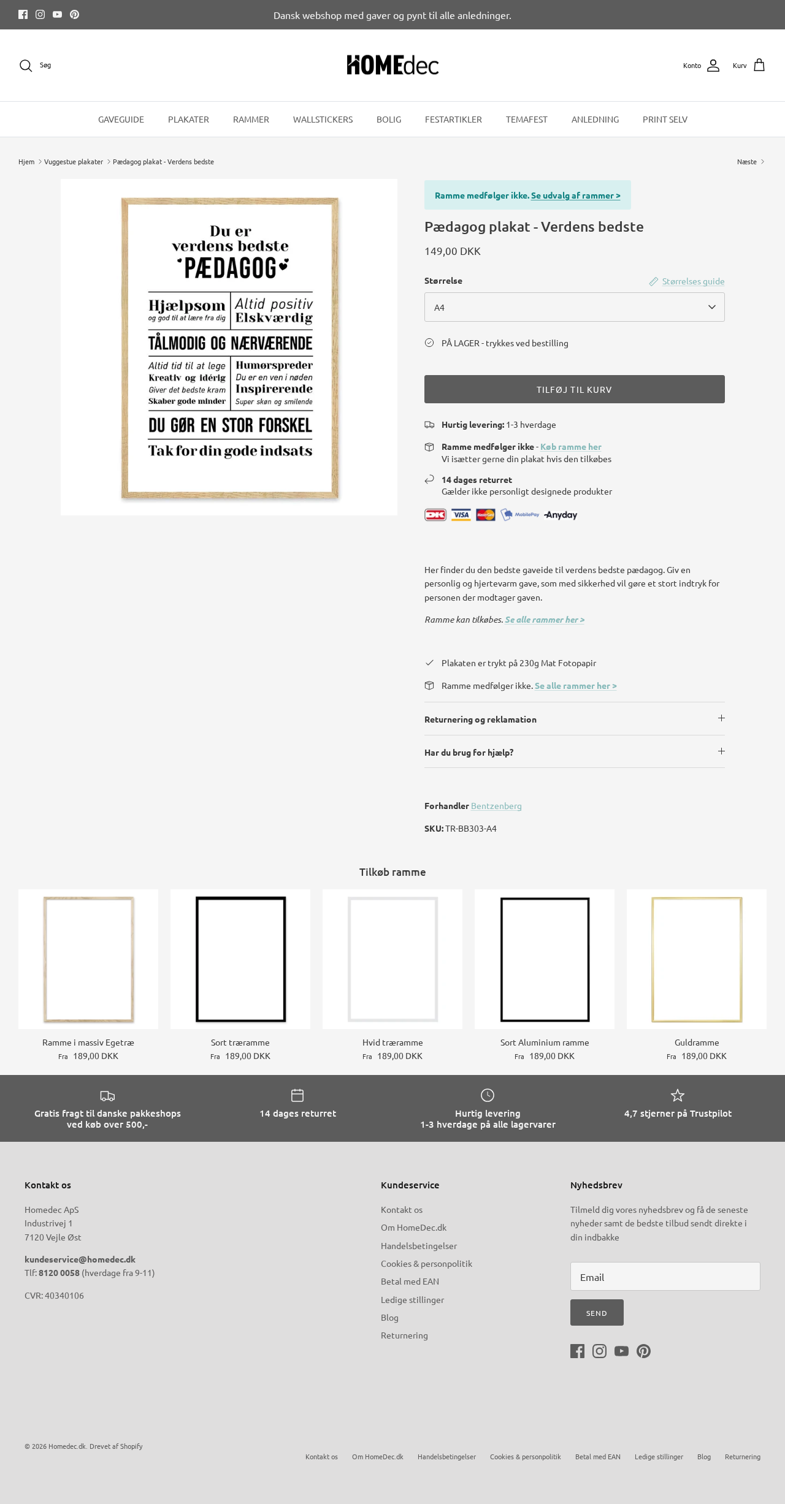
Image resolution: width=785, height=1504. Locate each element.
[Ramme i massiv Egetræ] (88, 959)
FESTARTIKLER (453, 118)
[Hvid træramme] (392, 959)
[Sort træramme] (240, 959)
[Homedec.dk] (392, 65)
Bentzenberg (496, 805)
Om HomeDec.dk (413, 1226)
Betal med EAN (410, 1280)
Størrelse (443, 280)
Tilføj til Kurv (575, 389)
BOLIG (389, 118)
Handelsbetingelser (419, 1245)
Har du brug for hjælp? (468, 752)
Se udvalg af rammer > (576, 194)
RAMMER (251, 118)
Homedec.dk (67, 1446)
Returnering (404, 1334)
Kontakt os (402, 1209)
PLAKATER (188, 118)
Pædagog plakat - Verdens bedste (163, 161)
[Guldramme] (697, 959)
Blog (390, 1317)
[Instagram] (40, 14)
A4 (439, 307)
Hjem (26, 161)
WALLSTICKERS (323, 118)
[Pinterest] (74, 14)
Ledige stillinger (412, 1299)
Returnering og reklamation (480, 718)
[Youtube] (57, 14)
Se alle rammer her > (544, 619)
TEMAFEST (527, 118)
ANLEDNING (595, 118)
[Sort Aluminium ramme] (545, 959)
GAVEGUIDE (121, 118)
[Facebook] (23, 14)
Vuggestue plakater (73, 161)
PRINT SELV (665, 118)
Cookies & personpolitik (426, 1263)
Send (597, 1313)
